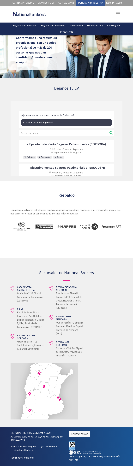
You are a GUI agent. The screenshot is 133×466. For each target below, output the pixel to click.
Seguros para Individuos (53, 25)
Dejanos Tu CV (46, 2)
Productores (66, 31)
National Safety (95, 25)
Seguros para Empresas (24, 25)
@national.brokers (23, 450)
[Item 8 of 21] (66, 234)
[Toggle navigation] (118, 14)
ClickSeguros (113, 25)
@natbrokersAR (49, 446)
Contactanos (66, 2)
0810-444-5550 (113, 2)
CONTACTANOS (79, 434)
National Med (76, 25)
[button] (123, 56)
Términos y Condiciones (23, 457)
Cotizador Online (23, 2)
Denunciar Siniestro (90, 2)
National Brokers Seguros (23, 446)
